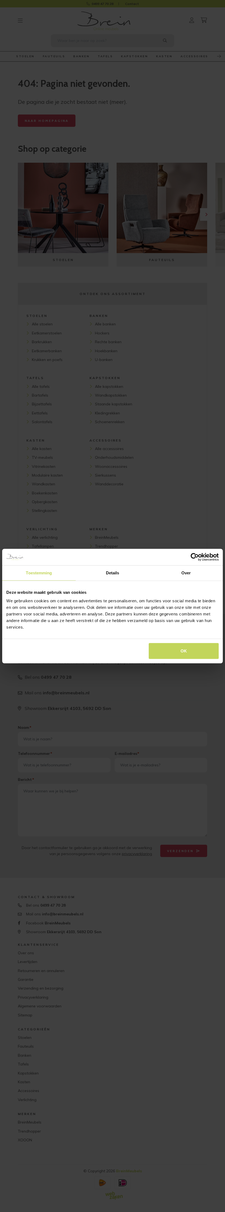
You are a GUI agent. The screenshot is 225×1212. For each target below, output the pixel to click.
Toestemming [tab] (39, 572)
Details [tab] (112, 572)
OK (184, 651)
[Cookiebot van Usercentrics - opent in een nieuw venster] (195, 557)
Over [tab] (186, 572)
